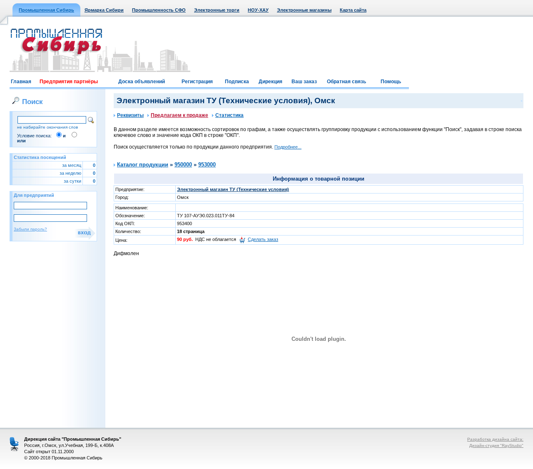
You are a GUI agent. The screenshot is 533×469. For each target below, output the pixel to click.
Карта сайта (353, 9)
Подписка (237, 81)
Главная (21, 81)
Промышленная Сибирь (46, 9)
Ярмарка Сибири (104, 9)
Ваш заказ (304, 81)
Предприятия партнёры (69, 81)
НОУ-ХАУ (258, 9)
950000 (183, 164)
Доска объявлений (141, 81)
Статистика (229, 115)
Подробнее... (287, 146)
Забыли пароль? (30, 229)
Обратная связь (346, 81)
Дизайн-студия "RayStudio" (496, 445)
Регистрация (197, 81)
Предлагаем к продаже (179, 115)
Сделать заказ (263, 239)
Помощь (391, 81)
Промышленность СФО (159, 9)
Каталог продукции (142, 164)
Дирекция (270, 81)
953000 (207, 164)
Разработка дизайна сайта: (495, 439)
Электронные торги (216, 9)
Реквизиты (130, 115)
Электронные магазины (304, 9)
